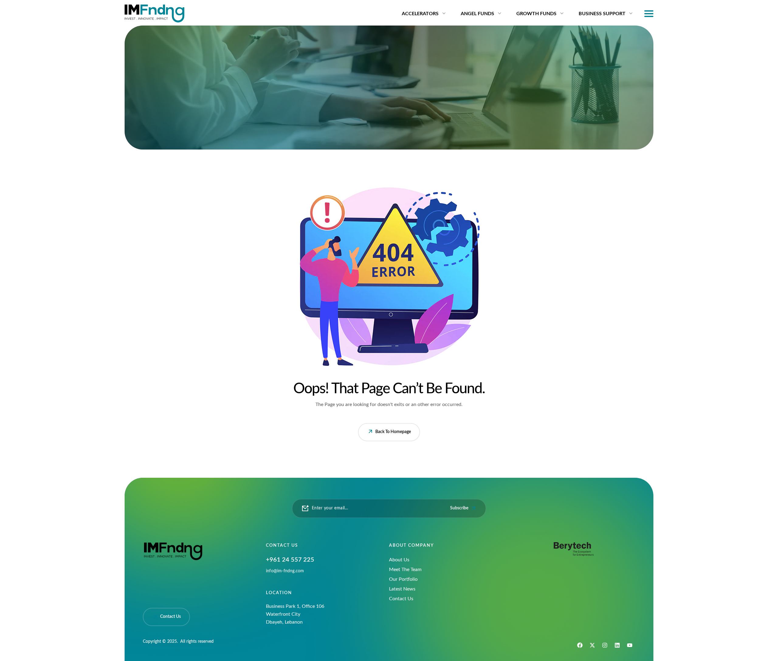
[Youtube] (629, 645)
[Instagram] (604, 645)
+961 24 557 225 (290, 560)
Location (279, 593)
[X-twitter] (592, 645)
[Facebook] (579, 645)
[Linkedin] (617, 645)
